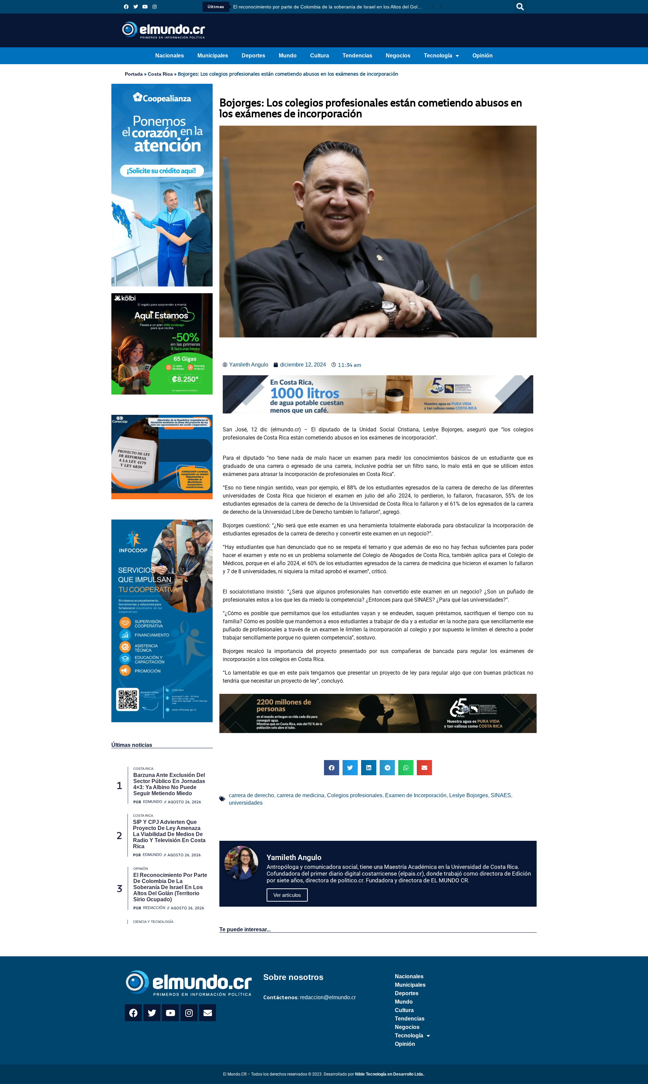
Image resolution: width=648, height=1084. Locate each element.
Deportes (253, 55)
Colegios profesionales (354, 795)
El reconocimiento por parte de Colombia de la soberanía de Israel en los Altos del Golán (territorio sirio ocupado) (330, 6)
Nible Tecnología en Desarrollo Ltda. (389, 1074)
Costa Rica (160, 74)
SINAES (501, 795)
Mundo (288, 55)
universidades (246, 803)
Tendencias (357, 55)
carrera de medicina (300, 795)
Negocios (398, 55)
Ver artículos (287, 895)
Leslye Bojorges (468, 795)
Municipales (212, 55)
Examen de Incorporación (416, 795)
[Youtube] (145, 6)
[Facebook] (126, 6)
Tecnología (438, 55)
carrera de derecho (251, 795)
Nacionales (169, 55)
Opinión (483, 55)
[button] (520, 7)
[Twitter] (135, 6)
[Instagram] (154, 6)
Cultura (319, 55)
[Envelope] (207, 1012)
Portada (134, 74)
